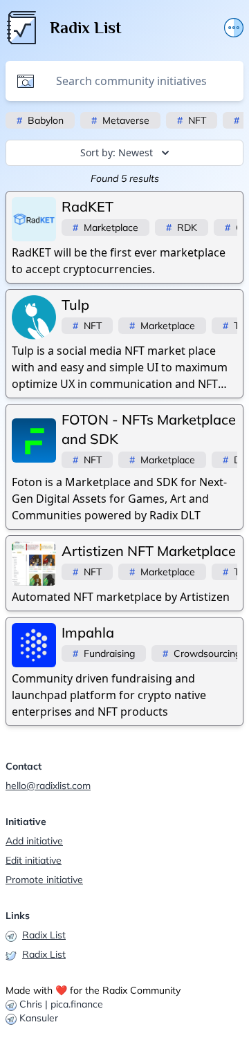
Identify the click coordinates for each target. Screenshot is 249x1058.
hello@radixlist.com (48, 785)
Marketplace (105, 227)
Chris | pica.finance (61, 1004)
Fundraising (104, 653)
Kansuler (38, 1018)
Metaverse (120, 120)
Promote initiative (44, 879)
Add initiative (34, 841)
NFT (191, 120)
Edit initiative (34, 860)
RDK (181, 227)
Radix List (44, 935)
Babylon (40, 120)
